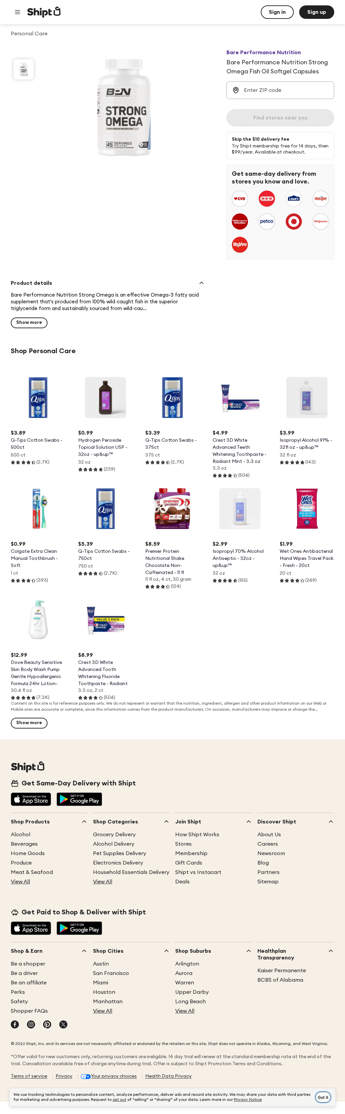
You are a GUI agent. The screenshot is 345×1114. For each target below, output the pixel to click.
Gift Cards (188, 863)
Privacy (64, 1076)
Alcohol (20, 834)
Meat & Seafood (32, 872)
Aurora (183, 973)
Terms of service (29, 1076)
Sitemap (268, 881)
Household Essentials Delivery (131, 872)
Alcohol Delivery (113, 844)
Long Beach (190, 1001)
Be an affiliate (28, 982)
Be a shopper (28, 964)
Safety (19, 1001)
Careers (267, 844)
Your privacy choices (114, 1076)
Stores (183, 844)
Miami (100, 982)
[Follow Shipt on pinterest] (47, 1025)
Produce (21, 863)
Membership (191, 853)
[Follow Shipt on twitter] (63, 1025)
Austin (101, 964)
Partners (268, 872)
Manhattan (108, 1001)
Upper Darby (192, 992)
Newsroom (271, 853)
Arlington (187, 964)
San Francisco (111, 973)
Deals (182, 881)
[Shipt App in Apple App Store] (31, 799)
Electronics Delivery (118, 863)
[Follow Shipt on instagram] (31, 1025)
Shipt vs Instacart (198, 872)
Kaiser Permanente (281, 970)
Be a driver (24, 973)
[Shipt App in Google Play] (79, 799)
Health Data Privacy (168, 1076)
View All (20, 881)
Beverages (24, 844)
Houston (104, 992)
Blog (263, 863)
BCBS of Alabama (280, 980)
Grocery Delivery (114, 834)
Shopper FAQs (29, 1011)
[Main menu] (17, 12)
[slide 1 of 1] (23, 69)
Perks (18, 992)
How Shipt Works (197, 834)
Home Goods (28, 853)
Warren (184, 982)
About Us (269, 834)
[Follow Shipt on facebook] (15, 1025)
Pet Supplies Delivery (119, 853)
